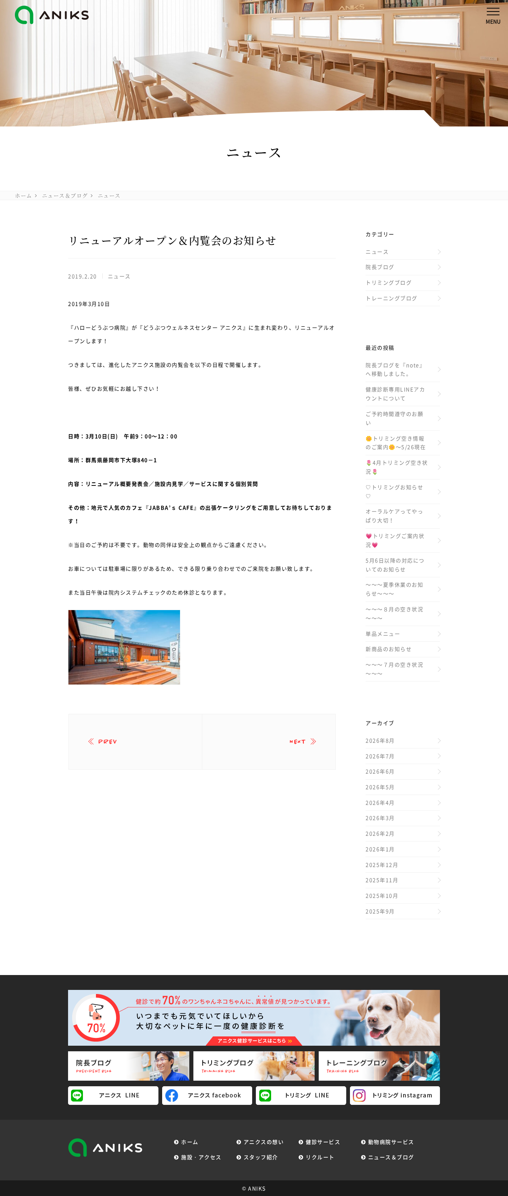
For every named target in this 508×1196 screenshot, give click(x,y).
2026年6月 (380, 771)
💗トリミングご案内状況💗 (395, 540)
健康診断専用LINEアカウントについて (395, 393)
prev (108, 742)
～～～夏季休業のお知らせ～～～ (394, 589)
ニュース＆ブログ (65, 195)
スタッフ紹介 (261, 1157)
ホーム (23, 195)
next (298, 742)
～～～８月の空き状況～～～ (394, 613)
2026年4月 (380, 802)
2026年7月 (380, 756)
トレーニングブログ (392, 298)
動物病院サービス (391, 1141)
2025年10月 (382, 895)
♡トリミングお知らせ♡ (394, 491)
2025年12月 (382, 864)
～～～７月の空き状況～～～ (394, 669)
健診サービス (323, 1141)
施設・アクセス (201, 1157)
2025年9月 (380, 911)
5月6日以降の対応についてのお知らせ (395, 565)
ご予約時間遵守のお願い (394, 418)
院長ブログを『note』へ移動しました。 (395, 369)
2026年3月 (380, 817)
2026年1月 (380, 849)
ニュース (109, 195)
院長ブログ (380, 266)
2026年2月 (380, 833)
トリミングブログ (389, 282)
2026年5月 (380, 787)
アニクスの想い (264, 1141)
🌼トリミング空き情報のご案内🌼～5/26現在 (396, 443)
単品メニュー (383, 633)
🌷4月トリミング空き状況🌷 (397, 467)
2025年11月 (382, 880)
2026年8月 (380, 740)
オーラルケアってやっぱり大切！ (394, 515)
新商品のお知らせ (389, 648)
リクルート (320, 1157)
